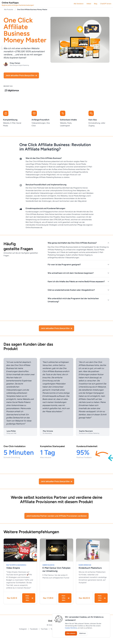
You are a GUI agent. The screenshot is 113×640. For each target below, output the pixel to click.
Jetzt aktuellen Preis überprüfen (20, 75)
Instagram (23, 629)
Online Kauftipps (18, 3)
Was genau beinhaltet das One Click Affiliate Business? (72, 243)
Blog (95, 4)
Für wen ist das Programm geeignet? (64, 264)
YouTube (44, 629)
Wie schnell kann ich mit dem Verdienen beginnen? (71, 273)
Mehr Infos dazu (27, 598)
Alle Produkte (8, 9)
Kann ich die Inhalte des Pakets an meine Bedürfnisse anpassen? (76, 281)
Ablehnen (82, 633)
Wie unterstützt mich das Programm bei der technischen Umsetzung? (73, 300)
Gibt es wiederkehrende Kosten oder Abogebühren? (71, 290)
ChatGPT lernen (105, 4)
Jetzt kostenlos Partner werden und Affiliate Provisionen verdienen (56, 516)
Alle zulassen (70, 633)
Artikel (89, 4)
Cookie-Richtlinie (71, 628)
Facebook (34, 629)
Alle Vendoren (78, 4)
